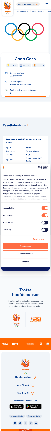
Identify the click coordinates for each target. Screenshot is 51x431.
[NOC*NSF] (48, 343)
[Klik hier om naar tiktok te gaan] (25, 423)
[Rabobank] (30, 343)
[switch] (45, 215)
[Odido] (15, 344)
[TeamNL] (16, 319)
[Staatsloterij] (4, 343)
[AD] (41, 343)
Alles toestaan (25, 246)
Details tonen (38, 239)
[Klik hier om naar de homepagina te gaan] (8, 8)
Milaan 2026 (37, 11)
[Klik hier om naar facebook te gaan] (15, 423)
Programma (21, 11)
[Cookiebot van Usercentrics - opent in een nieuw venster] (38, 167)
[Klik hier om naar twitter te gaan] (31, 423)
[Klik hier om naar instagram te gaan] (20, 423)
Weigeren (25, 261)
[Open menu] (47, 4)
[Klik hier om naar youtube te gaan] (36, 423)
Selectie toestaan (26, 254)
